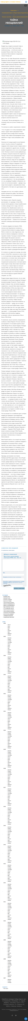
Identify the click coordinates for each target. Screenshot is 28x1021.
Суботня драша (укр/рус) (9, 602)
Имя (4, 572)
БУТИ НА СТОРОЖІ (8, 599)
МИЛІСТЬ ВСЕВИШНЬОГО (9, 604)
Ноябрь (9, 639)
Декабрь (9, 637)
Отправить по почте (12, 577)
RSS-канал (6, 988)
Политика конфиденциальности (18, 1010)
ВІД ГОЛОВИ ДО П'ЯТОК (9, 606)
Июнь (9, 627)
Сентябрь (10, 642)
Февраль (10, 633)
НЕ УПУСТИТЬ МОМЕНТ (9, 614)
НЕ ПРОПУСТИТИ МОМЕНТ (9, 612)
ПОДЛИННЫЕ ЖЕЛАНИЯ (9, 617)
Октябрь (9, 640)
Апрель (9, 630)
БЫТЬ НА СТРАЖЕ (7, 601)
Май (8, 629)
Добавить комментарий (10, 554)
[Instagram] (15, 1015)
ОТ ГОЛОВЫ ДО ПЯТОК (9, 608)
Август (9, 624)
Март (9, 632)
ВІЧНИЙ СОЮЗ (7, 596)
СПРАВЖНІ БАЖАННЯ (8, 615)
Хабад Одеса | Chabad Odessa (11, 2)
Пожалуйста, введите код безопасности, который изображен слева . (13, 582)
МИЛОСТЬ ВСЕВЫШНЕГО (9, 605)
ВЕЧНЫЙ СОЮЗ (7, 598)
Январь (9, 635)
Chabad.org (14, 1009)
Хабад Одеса (13, 10)
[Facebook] (12, 1015)
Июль (9, 626)
